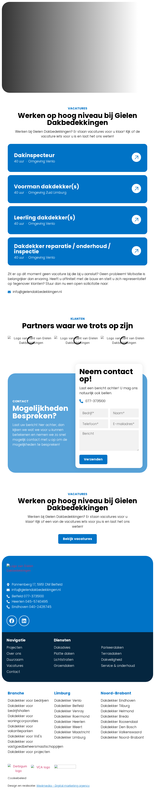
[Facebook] (12, 620)
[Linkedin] (24, 620)
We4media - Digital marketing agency (63, 786)
